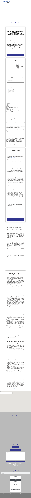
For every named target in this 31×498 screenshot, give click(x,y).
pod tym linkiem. (13, 157)
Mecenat (15, 484)
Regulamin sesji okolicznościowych (15, 489)
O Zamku (15, 476)
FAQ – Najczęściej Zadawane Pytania (15, 491)
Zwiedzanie (15, 479)
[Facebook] (1, 300)
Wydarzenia (15, 481)
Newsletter (15, 486)
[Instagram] (1, 302)
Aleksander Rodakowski (20, 495)
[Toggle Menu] (8, 2)
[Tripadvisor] (1, 304)
